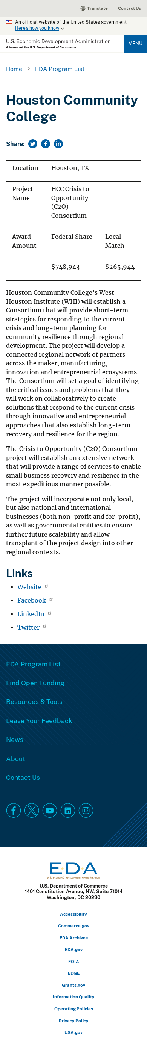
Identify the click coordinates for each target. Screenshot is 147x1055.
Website (30, 587)
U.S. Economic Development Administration (58, 44)
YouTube (49, 810)
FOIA (73, 961)
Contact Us (129, 8)
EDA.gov (74, 949)
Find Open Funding (35, 682)
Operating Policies (73, 1008)
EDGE (74, 973)
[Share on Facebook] (45, 143)
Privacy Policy (74, 1020)
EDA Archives (74, 937)
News (14, 739)
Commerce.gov (73, 925)
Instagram (85, 810)
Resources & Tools (34, 701)
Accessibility (73, 914)
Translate (97, 8)
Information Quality (74, 996)
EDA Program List (59, 68)
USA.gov (73, 1032)
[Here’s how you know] (73, 26)
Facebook (32, 600)
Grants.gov (73, 985)
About (15, 758)
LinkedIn (31, 614)
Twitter (29, 627)
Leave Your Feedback (39, 720)
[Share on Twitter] (32, 143)
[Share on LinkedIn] (58, 143)
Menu (135, 43)
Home (14, 68)
